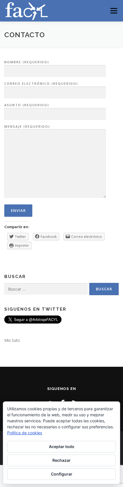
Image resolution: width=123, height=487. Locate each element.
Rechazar (61, 460)
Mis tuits (12, 340)
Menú (113, 10)
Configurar (61, 474)
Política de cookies (24, 432)
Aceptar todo (61, 446)
